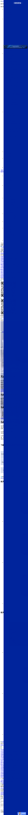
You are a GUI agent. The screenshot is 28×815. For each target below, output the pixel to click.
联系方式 (3, 277)
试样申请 (3, 391)
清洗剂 (2, 253)
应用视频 (3, 773)
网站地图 (3, 781)
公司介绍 (3, 751)
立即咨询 (3, 389)
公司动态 (3, 770)
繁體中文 (3, 171)
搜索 (2, 244)
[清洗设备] (7, 38)
